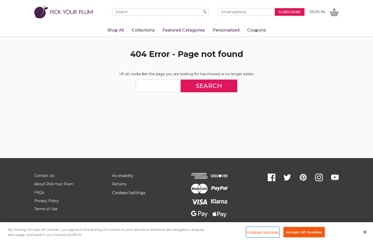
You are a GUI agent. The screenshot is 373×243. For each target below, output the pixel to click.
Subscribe (290, 12)
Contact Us (44, 175)
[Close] (364, 232)
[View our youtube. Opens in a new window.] (335, 177)
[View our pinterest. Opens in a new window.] (303, 177)
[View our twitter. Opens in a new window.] (287, 177)
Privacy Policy (46, 201)
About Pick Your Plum (53, 184)
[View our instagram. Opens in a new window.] (319, 177)
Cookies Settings (128, 192)
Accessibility (122, 175)
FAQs (39, 192)
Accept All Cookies (304, 232)
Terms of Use (46, 209)
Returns (119, 184)
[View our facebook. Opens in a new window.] (271, 177)
